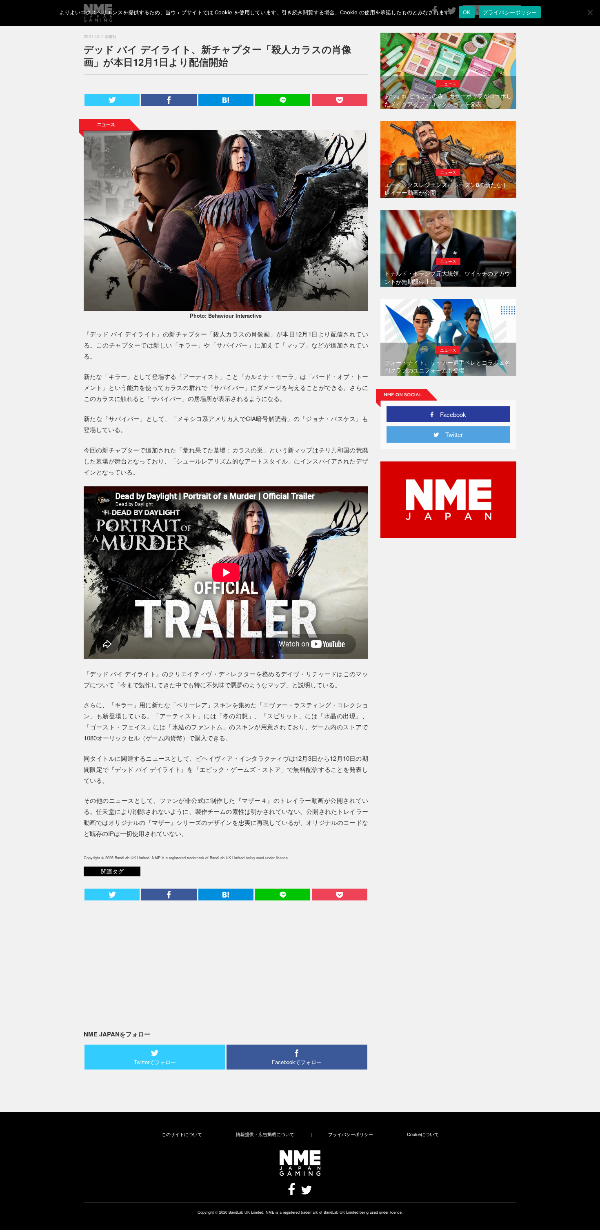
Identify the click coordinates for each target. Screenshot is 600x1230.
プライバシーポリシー (350, 1134)
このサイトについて (182, 1134)
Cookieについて (423, 1134)
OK (467, 12)
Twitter (451, 434)
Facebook (450, 414)
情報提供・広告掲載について (265, 1134)
